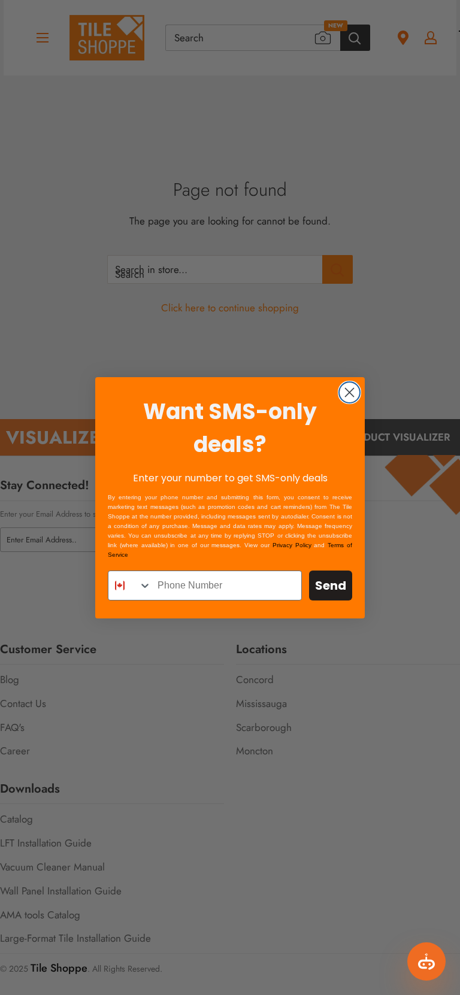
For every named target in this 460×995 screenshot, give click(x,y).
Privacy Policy (292, 545)
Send (330, 585)
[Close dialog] (349, 392)
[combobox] (130, 585)
